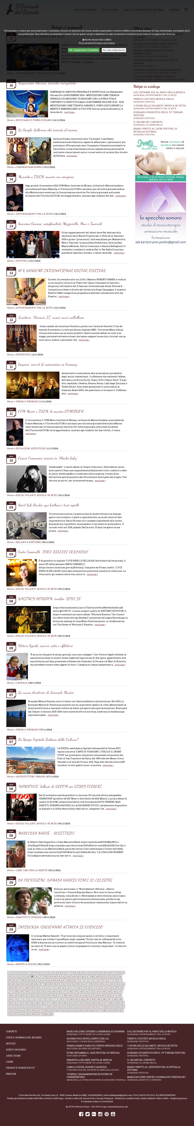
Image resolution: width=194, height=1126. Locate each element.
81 (14, 984)
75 (101, 980)
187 (109, 999)
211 (9, 1006)
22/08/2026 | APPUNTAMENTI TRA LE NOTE (154, 108)
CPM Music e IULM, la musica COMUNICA (51, 411)
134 (48, 991)
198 (53, 1003)
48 (92, 976)
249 (110, 1010)
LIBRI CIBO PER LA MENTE (31, 870)
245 (86, 1010)
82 (18, 984)
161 (81, 995)
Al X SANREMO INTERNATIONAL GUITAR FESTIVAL (62, 270)
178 (60, 999)
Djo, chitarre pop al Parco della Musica (159, 92)
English (11, 1073)
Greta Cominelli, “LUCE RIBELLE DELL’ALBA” (53, 551)
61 (37, 980)
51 (106, 976)
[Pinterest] (107, 1114)
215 (31, 1006)
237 (39, 1010)
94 (73, 984)
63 (46, 980)
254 (22, 1014)
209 (116, 1003)
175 (43, 999)
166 (108, 995)
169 (10, 999)
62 (41, 980)
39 (50, 976)
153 (37, 995)
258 (45, 1014)
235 (27, 1010)
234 (22, 1010)
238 (45, 1010)
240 (57, 1010)
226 (93, 1006)
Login (9, 1061)
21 (86, 972)
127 (10, 991)
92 (64, 984)
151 (26, 995)
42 (64, 976)
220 (59, 1006)
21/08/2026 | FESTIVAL (144, 118)
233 (16, 1010)
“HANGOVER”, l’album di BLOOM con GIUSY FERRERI (60, 786)
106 (15, 987)
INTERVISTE (23, 354)
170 (15, 999)
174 (38, 999)
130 (26, 991)
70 (78, 980)
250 (115, 1010)
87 (41, 984)
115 (62, 987)
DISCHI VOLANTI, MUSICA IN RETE (36, 495)
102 (111, 984)
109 (32, 987)
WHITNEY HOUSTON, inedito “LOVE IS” (49, 598)
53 (115, 976)
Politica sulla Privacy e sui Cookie (97, 42)
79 (120, 980)
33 (23, 976)
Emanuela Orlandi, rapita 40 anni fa (89, 1061)
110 (37, 987)
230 (117, 1006)
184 (93, 999)
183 (87, 999)
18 (73, 972)
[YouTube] (113, 1114)
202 (76, 1003)
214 (26, 1006)
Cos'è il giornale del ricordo (24, 1037)
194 (31, 1003)
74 (96, 980)
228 (105, 1006)
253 (16, 1014)
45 (78, 976)
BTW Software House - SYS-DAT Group (87, 1106)
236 (33, 1010)
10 (39, 972)
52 (110, 976)
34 (27, 976)
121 (94, 987)
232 (10, 1010)
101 (106, 984)
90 (55, 984)
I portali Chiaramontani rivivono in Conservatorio (96, 1077)
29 (123, 972)
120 (89, 987)
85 (32, 984)
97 (86, 984)
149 (15, 995)
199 (59, 1003)
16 (65, 972)
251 (121, 1010)
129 (21, 991)
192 (20, 1003)
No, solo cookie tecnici (114, 50)
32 (18, 976)
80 (9, 984)
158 (65, 995)
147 (120, 991)
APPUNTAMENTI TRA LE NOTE (34, 213)
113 (52, 987)
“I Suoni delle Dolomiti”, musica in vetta (159, 105)
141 (86, 991)
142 (92, 991)
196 (42, 1003)
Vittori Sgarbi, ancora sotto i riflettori (45, 645)
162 (86, 995)
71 (82, 980)
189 (120, 999)
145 (109, 991)
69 (73, 980)
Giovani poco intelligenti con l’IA (88, 1040)
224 (82, 1006)
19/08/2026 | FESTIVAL (144, 134)
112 (47, 987)
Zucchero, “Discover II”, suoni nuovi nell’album (51, 317)
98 (91, 984)
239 (51, 1010)
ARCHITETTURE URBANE (31, 776)
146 (114, 991)
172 (26, 999)
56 (14, 980)
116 (68, 987)
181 (76, 999)
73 (91, 980)
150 (21, 995)
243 (74, 1010)
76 (106, 980)
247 (98, 1010)
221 (65, 1006)
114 (57, 987)
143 (97, 991)
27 (113, 972)
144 (103, 991)
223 (76, 1006)
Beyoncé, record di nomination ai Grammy (47, 364)
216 (37, 1006)
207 (105, 1003)
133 (42, 991)
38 (46, 976)
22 (91, 972)
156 (53, 995)
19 (78, 972)
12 (48, 972)
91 (59, 984)
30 (9, 976)
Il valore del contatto (148, 121)
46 (83, 976)
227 (99, 1006)
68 (69, 980)
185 (98, 999)
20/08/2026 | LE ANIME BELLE (148, 124)
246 (92, 1010)
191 (15, 1003)
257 (39, 1014)
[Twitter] (87, 1114)
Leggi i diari (13, 1055)
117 (73, 987)
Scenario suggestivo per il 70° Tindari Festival (156, 1054)
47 (87, 976)
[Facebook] (81, 1114)
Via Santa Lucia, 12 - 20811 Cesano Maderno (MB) (64, 1095)
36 (36, 976)
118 (78, 987)
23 (95, 972)
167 (114, 995)
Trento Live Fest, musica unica (153, 98)
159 (70, 995)
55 (9, 980)
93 (68, 984)
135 (53, 991)
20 (82, 972)
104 (122, 984)
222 (70, 1006)
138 (70, 991)
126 (121, 987)
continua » (69, 112)
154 (43, 995)
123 (105, 987)
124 (110, 987)
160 (75, 995)
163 (92, 995)
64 (50, 980)
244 (80, 1010)
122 (99, 987)
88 (46, 984)
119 (83, 987)
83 (23, 984)
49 (97, 976)
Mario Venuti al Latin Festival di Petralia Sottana (155, 130)
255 (27, 1014)
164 (97, 995)
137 (64, 991)
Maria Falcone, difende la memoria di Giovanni (96, 1033)
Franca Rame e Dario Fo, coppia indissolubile (95, 1047)
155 (48, 995)
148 (10, 995)
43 (68, 976)
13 (52, 972)
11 (43, 972)
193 (26, 1003)
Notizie (10, 1043)
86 (36, 984)
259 (51, 1014)
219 (53, 1006)
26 (109, 972)
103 (117, 984)
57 (18, 980)
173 (32, 999)
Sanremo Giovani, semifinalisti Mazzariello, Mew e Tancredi (60, 223)
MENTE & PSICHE (26, 964)
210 (122, 1003)
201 (70, 1003)
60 (32, 980)
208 (111, 1003)
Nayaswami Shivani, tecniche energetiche (47, 83)
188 (115, 999)
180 (71, 999)
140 (81, 991)
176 (49, 999)
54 (120, 976)
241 (62, 1010)
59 (28, 980)
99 (96, 984)
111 (42, 987)
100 (101, 984)
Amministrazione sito (117, 1106)
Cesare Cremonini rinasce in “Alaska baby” (48, 458)
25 (104, 972)
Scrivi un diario (16, 1049)
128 (15, 991)
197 (48, 1003)
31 (14, 976)
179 (66, 999)
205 (93, 1003)
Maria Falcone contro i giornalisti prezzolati (156, 1078)
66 (59, 980)
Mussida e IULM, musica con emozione (46, 176)
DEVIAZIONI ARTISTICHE (31, 448)
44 (73, 976)
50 (102, 976)
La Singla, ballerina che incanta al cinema (47, 130)
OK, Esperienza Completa (83, 50)
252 (10, 1014)
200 (65, 1003)
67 (64, 980)
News (10, 120)
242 (68, 1010)
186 (104, 999)
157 (59, 995)
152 (31, 995)
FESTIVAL (21, 260)
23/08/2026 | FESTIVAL (144, 101)
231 (122, 1006)
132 (37, 991)
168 (119, 995)
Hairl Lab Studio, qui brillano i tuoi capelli (48, 505)
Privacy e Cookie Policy (20, 1067)
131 (31, 991)
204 (87, 1003)
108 (26, 987)
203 (82, 1003)
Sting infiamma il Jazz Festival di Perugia (93, 1054)
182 (82, 999)
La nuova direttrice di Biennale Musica (46, 692)
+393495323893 (94, 1095)
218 (48, 1006)
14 (56, 972)
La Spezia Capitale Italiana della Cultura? (48, 739)
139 (75, 991)
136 (59, 991)
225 (88, 1006)
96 (82, 984)
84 (27, 984)
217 (42, 1006)
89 (50, 984)
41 (59, 976)
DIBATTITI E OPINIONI (29, 917)
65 (55, 980)
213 (20, 1006)
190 (10, 1003)
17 (69, 972)
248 (104, 1010)
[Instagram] (100, 1114)
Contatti (11, 1031)
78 (115, 980)
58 (23, 980)
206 (99, 1003)
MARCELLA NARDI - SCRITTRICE (46, 833)
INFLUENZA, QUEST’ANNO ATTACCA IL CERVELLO (60, 927)
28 (118, 972)
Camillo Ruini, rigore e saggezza (93, 1068)
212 (15, 1006)
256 (33, 1014)
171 (21, 999)
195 (37, 1003)
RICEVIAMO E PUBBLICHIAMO (34, 120)
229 (111, 1006)
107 (21, 987)
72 (87, 980)
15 (60, 972)
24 (100, 972)
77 (110, 980)
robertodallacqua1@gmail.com (117, 1095)
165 (103, 995)
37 (41, 976)
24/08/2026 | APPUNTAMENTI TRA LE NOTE (155, 95)
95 (77, 984)
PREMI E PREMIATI (27, 401)
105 (10, 987)
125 (116, 987)
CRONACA (22, 682)
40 (55, 976)
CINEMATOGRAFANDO (29, 167)
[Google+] (94, 1114)
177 (55, 999)
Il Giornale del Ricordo (29, 1095)
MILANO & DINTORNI (28, 542)
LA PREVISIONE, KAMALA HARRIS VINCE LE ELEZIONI (65, 880)
